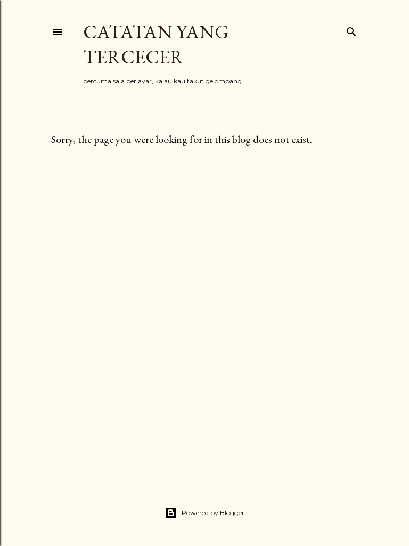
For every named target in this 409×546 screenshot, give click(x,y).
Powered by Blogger (213, 513)
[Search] (351, 29)
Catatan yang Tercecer (156, 44)
